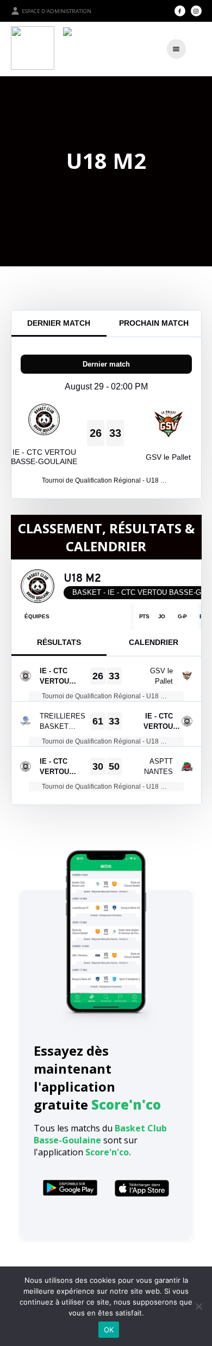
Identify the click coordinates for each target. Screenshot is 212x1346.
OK (109, 1329)
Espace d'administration (56, 11)
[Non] (198, 1306)
